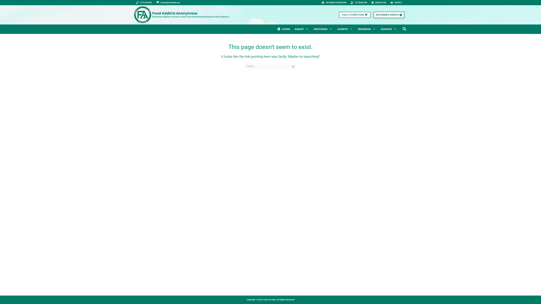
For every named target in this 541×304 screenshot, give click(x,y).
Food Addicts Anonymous (174, 13)
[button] (355, 15)
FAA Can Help (270, 300)
